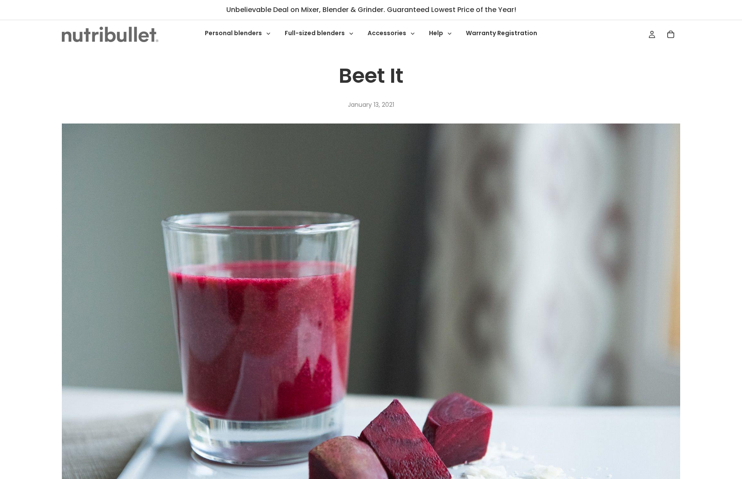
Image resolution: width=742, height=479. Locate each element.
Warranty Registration (501, 33)
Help (436, 33)
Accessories (387, 33)
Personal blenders (234, 33)
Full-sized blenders (315, 33)
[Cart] (670, 34)
